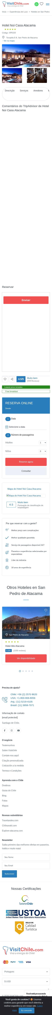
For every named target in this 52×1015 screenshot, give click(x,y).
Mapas (5, 806)
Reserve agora (26, 462)
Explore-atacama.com (12, 831)
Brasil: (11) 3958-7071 (22, 705)
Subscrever (9, 874)
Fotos (4, 800)
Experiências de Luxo (19, 12)
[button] (41, 4)
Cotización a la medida (13, 765)
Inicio (4, 12)
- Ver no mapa (9, 41)
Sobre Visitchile (9, 750)
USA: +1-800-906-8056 (23, 698)
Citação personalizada (12, 760)
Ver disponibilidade (26, 658)
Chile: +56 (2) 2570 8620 (24, 694)
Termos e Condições (11, 771)
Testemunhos (8, 745)
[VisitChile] (15, 4)
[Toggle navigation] (47, 4)
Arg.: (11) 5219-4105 (22, 701)
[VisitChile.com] (23, 950)
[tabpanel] (26, 635)
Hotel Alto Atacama (14, 646)
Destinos (6, 785)
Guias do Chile (9, 790)
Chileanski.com (9, 825)
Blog (4, 796)
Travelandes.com (10, 820)
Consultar (26, 471)
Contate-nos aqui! (10, 755)
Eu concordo (26, 1010)
